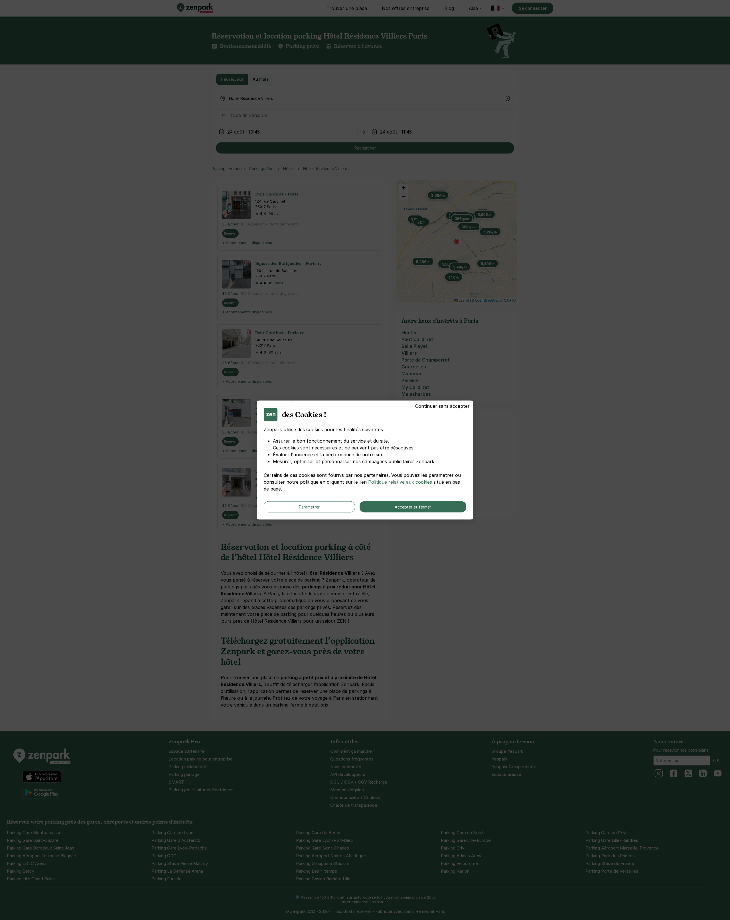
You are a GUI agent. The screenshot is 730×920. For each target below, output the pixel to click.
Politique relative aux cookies (400, 482)
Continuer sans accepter (442, 406)
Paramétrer (309, 507)
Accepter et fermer (413, 507)
